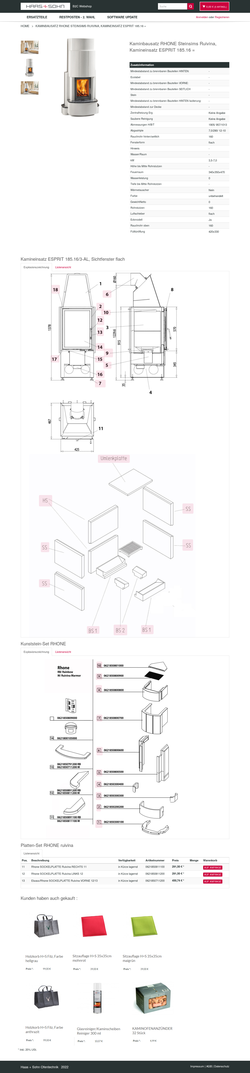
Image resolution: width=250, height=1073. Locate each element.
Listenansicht (63, 267)
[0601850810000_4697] (29, 87)
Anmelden (202, 17)
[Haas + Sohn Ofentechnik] (45, 6)
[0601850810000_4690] (29, 67)
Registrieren (222, 17)
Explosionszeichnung (36, 267)
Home (25, 26)
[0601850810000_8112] (29, 47)
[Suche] (190, 6)
